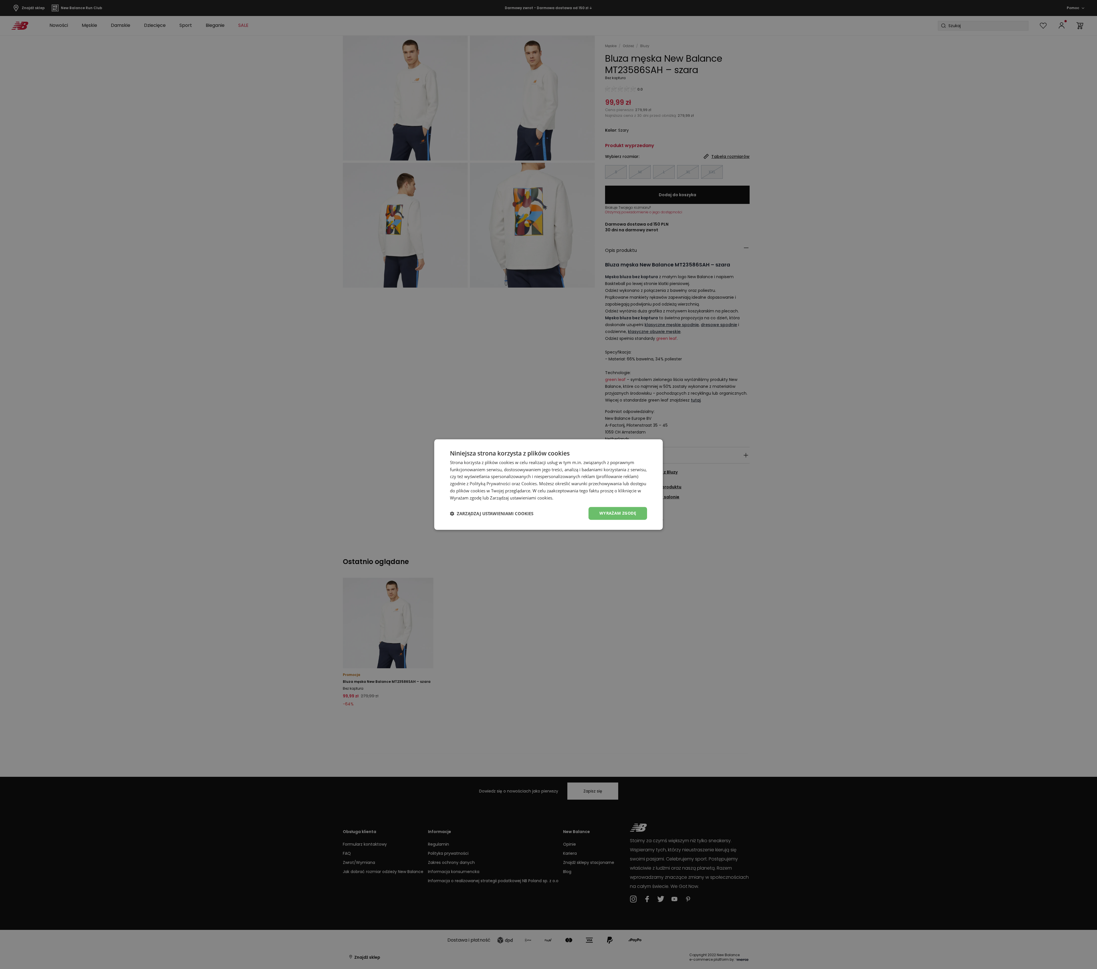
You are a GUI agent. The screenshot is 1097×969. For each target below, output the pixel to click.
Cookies (529, 483)
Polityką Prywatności (490, 483)
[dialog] (548, 484)
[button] (491, 513)
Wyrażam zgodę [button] (617, 513)
